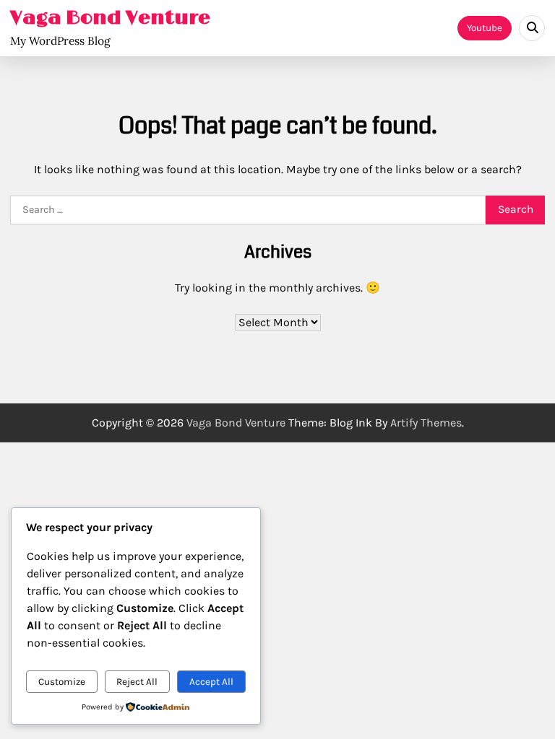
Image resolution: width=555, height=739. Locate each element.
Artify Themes (426, 422)
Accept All (211, 681)
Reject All (137, 681)
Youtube (484, 27)
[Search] (532, 28)
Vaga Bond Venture (110, 18)
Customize (61, 681)
